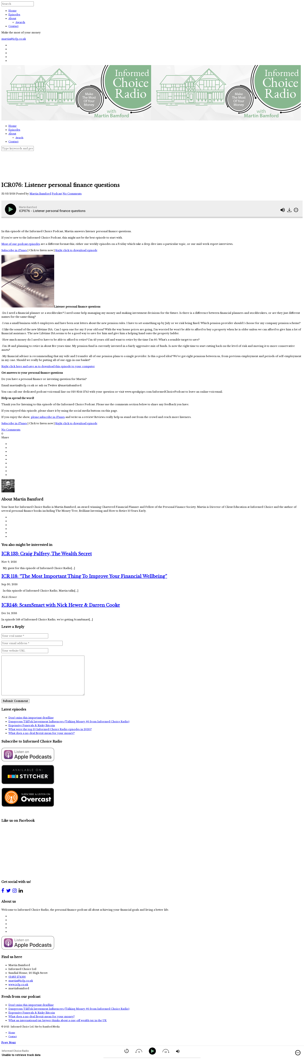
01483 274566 (17, 976)
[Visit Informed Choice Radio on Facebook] (2, 891)
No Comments (72, 193)
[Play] (11, 209)
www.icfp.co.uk (18, 984)
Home (12, 10)
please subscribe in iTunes (48, 417)
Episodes (14, 14)
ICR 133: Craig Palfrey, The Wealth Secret (46, 553)
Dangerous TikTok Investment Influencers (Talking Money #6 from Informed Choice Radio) (68, 721)
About (12, 18)
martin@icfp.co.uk (13, 38)
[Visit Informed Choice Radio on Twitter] (8, 891)
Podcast (57, 193)
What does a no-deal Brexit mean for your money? (41, 733)
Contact (13, 26)
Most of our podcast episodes (20, 244)
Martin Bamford (40, 193)
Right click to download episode (76, 250)
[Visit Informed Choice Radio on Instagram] (14, 891)
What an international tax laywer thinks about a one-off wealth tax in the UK (57, 1020)
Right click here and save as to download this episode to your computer (48, 366)
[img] (296, 210)
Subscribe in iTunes (14, 250)
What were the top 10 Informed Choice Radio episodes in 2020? (50, 729)
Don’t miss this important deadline (31, 717)
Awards (20, 22)
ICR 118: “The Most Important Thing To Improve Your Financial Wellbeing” (84, 576)
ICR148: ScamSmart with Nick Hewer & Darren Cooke (60, 605)
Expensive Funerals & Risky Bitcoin (31, 725)
